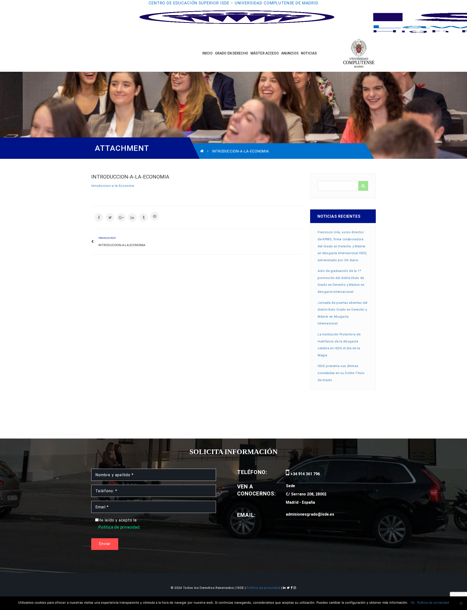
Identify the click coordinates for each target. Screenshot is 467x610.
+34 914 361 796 (304, 474)
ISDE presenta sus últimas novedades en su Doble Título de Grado (341, 373)
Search (363, 186)
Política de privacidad (264, 588)
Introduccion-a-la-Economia (112, 186)
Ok (413, 602)
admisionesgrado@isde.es (310, 514)
